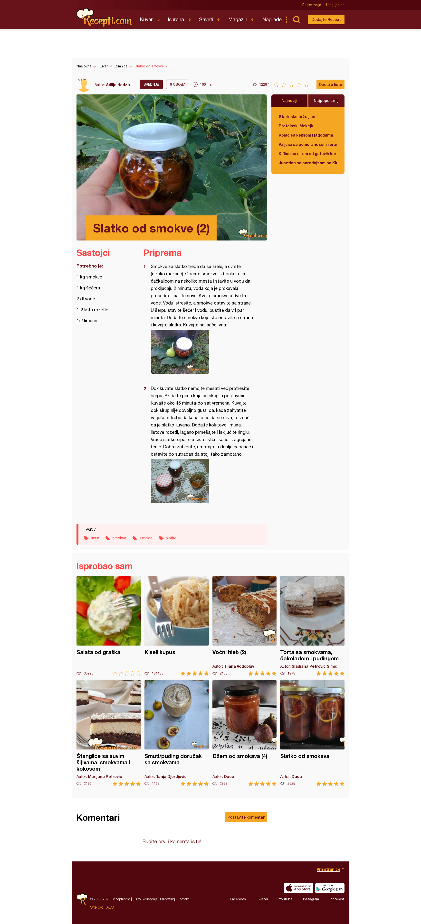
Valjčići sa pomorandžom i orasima (308, 144)
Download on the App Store (298, 888)
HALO (109, 907)
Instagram (311, 899)
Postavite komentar (246, 817)
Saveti (206, 19)
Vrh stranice (328, 869)
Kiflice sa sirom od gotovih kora (308, 153)
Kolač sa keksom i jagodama (306, 135)
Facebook (238, 899)
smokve (119, 538)
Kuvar (146, 19)
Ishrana (176, 19)
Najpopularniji (326, 100)
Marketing (167, 899)
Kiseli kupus (176, 626)
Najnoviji (289, 100)
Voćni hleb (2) (244, 626)
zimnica (146, 538)
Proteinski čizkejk (296, 125)
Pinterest (337, 899)
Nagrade (272, 19)
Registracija (311, 5)
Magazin (237, 19)
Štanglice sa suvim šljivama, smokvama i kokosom (109, 733)
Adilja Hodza (118, 84)
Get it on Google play (329, 888)
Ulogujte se (335, 5)
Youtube (285, 899)
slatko (171, 538)
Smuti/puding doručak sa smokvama (176, 733)
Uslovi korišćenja (145, 899)
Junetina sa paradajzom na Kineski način (308, 162)
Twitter (262, 899)
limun (95, 538)
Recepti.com (105, 17)
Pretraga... (296, 19)
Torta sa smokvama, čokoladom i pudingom (312, 626)
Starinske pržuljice (297, 116)
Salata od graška (109, 626)
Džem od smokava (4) (244, 733)
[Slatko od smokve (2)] (203, 352)
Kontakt (183, 899)
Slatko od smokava (312, 733)
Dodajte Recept (326, 19)
